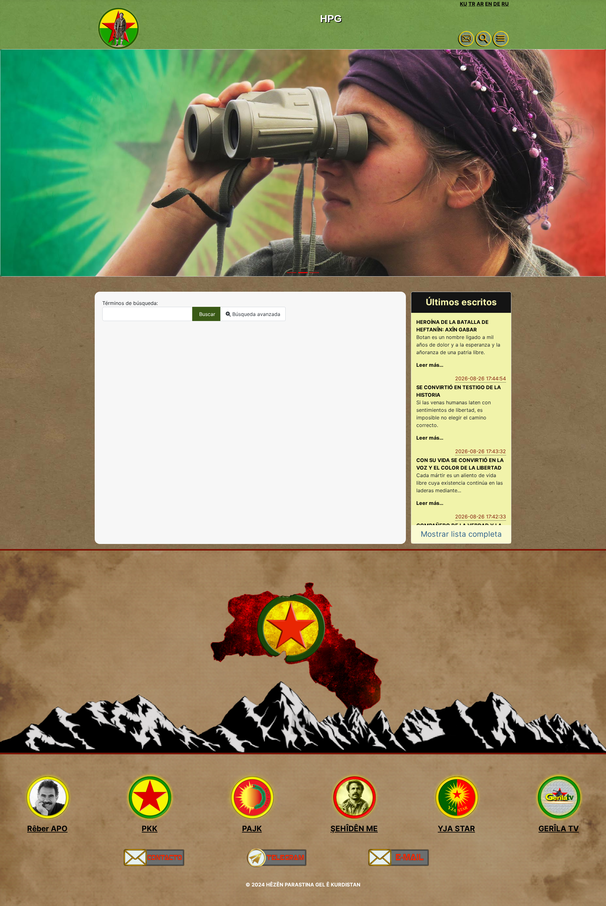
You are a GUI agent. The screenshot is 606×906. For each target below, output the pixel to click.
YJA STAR (456, 828)
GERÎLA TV (558, 828)
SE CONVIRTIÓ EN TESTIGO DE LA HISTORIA (458, 391)
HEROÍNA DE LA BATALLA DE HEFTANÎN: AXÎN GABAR (452, 326)
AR (480, 4)
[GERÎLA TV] (558, 797)
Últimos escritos (461, 302)
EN (488, 4)
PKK (149, 828)
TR (471, 4)
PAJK (252, 828)
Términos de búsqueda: (130, 303)
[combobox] (147, 314)
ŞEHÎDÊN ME (354, 828)
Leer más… (429, 365)
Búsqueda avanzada (255, 314)
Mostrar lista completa (461, 534)
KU (463, 4)
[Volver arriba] (595, 894)
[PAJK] (252, 797)
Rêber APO (47, 828)
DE (496, 4)
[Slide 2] (303, 272)
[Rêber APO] (47, 797)
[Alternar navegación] (501, 39)
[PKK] (149, 797)
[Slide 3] (314, 272)
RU (505, 4)
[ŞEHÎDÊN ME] (354, 797)
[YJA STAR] (456, 797)
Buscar (206, 314)
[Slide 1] (291, 272)
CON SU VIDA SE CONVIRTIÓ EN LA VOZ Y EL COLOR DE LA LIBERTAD (460, 464)
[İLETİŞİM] (153, 857)
